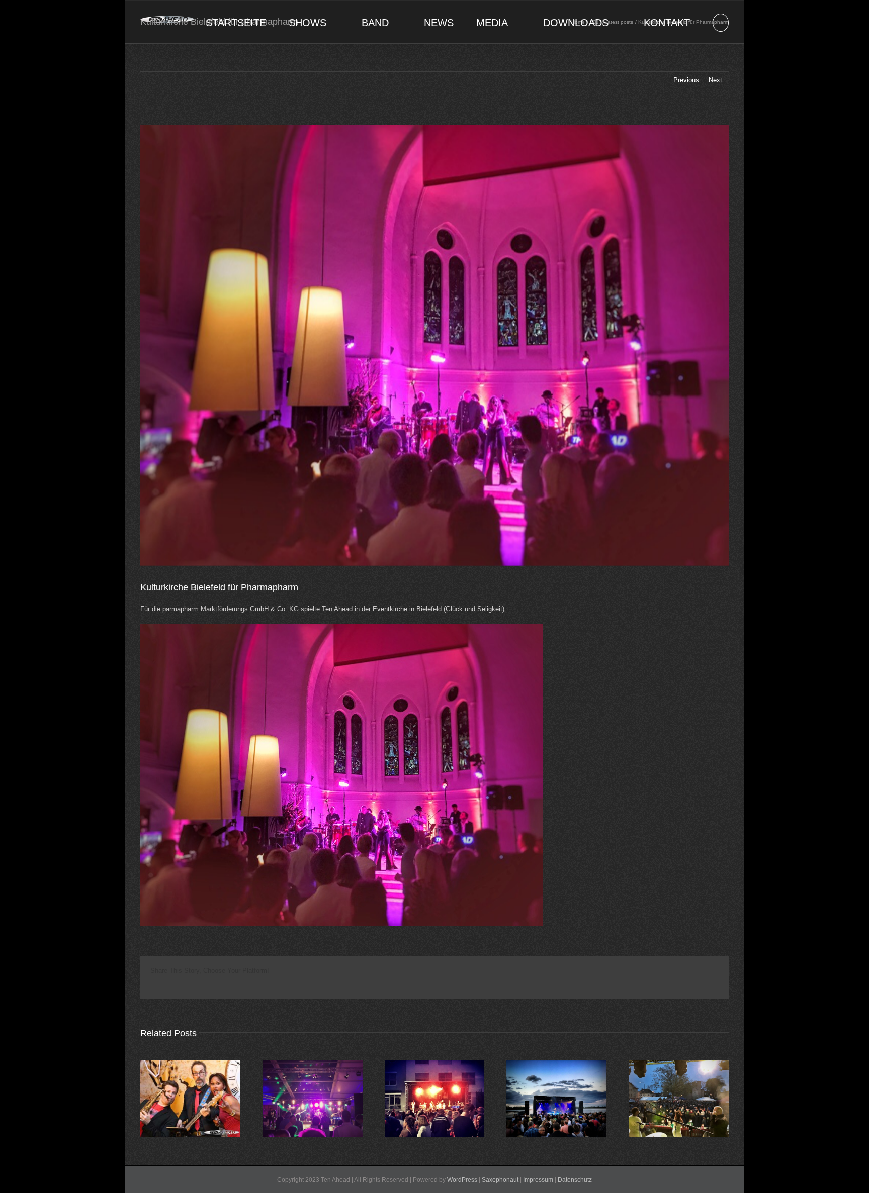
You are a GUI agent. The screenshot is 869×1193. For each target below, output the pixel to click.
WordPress (462, 1179)
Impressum (538, 1179)
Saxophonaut (500, 1179)
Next (715, 80)
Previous (686, 80)
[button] (721, 21)
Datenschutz (575, 1179)
